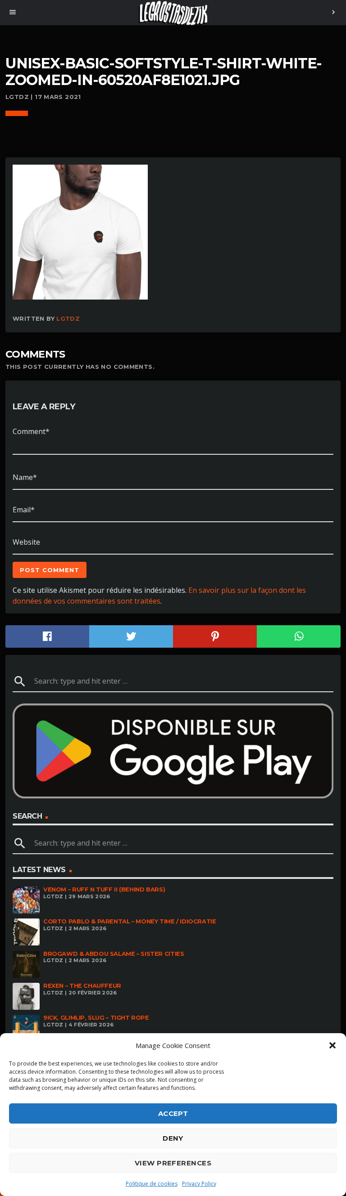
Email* (24, 510)
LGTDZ (68, 318)
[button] (332, 1045)
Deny (173, 1138)
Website (26, 542)
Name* (25, 477)
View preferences (173, 1163)
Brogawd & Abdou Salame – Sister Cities (113, 953)
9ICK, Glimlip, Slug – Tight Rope (96, 1017)
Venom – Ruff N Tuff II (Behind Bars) (104, 889)
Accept (173, 1113)
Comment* (31, 431)
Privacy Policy (199, 1183)
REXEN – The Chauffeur (82, 985)
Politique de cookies (152, 1183)
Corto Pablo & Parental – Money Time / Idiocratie (129, 921)
